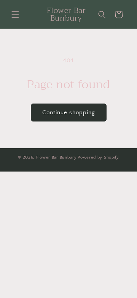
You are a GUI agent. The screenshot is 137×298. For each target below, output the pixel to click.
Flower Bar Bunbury (56, 157)
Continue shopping (68, 112)
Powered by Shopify (98, 157)
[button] (15, 14)
